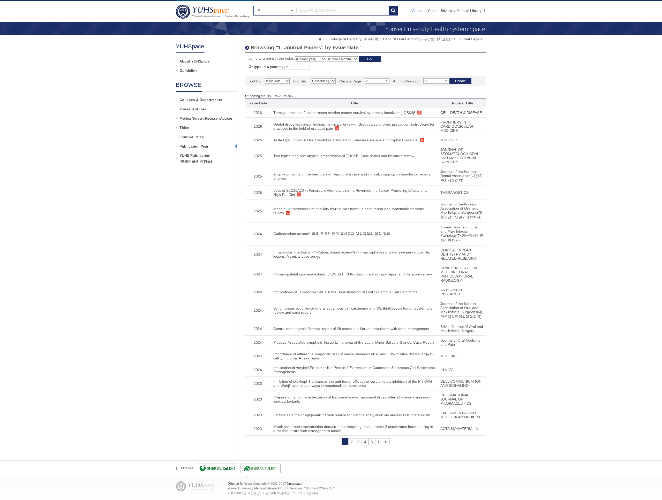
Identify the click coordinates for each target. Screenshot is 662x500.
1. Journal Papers (468, 39)
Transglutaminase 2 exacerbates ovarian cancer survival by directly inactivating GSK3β (344, 113)
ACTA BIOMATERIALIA (459, 429)
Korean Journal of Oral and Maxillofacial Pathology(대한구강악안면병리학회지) (461, 233)
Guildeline (188, 70)
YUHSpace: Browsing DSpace (213, 11)
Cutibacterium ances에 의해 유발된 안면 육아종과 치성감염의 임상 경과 (331, 234)
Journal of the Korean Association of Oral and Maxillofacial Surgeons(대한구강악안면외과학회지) (461, 210)
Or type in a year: (264, 67)
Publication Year (193, 146)
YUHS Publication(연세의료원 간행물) (195, 158)
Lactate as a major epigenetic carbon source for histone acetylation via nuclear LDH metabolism (351, 415)
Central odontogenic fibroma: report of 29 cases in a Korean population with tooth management (351, 329)
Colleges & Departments (200, 100)
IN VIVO (447, 370)
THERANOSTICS (454, 192)
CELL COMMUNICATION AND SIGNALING (461, 383)
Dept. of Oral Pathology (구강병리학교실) (416, 39)
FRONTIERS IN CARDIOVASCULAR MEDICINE (456, 126)
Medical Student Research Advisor (205, 118)
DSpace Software (240, 484)
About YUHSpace (194, 61)
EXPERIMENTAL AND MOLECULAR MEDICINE (461, 415)
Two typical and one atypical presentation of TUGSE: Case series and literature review (343, 156)
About (417, 11)
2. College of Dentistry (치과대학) (352, 39)
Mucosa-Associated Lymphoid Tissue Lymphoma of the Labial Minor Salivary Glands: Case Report (353, 342)
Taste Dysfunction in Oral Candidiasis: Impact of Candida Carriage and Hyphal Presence (345, 140)
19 (386, 441)
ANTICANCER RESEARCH (452, 292)
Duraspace (294, 484)
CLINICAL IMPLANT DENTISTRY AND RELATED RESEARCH (458, 254)
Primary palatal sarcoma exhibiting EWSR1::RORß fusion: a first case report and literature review (352, 274)
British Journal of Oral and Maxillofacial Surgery (461, 329)
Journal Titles (191, 137)
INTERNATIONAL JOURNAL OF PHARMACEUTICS (455, 399)
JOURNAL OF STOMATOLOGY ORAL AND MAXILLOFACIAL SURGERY (459, 156)
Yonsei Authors (192, 109)
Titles (184, 128)
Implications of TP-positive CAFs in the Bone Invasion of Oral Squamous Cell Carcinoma (345, 292)
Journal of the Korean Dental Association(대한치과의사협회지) (461, 176)
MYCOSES (449, 140)
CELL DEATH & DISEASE (461, 113)
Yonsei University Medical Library (454, 11)
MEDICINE (449, 356)
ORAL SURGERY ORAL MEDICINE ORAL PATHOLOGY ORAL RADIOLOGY (459, 274)
